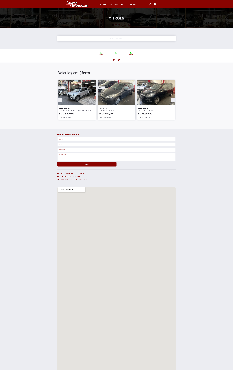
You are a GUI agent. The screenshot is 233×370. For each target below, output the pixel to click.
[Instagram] (150, 4)
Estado (123, 4)
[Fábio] (116, 52)
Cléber (131, 54)
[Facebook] (155, 4)
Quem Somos (114, 4)
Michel (101, 54)
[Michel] (101, 52)
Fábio (116, 54)
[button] (59, 100)
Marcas (103, 4)
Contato (133, 4)
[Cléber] (131, 52)
